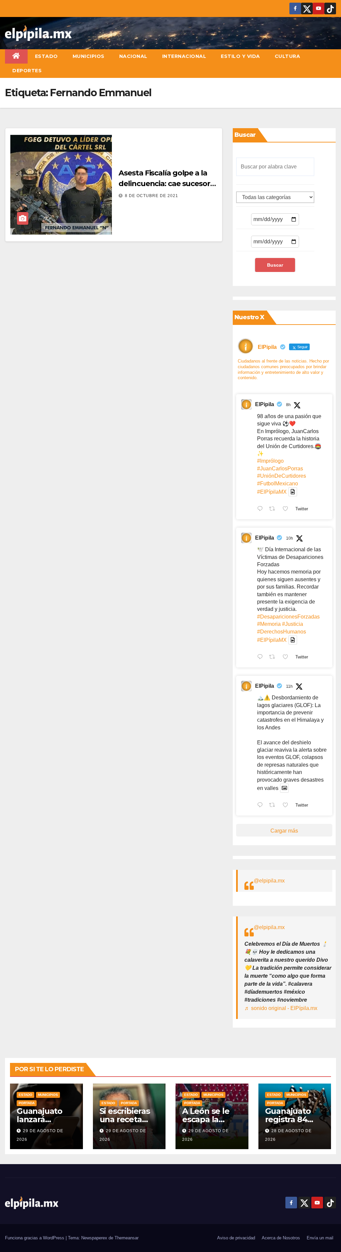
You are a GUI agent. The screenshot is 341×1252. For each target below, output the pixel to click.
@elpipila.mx (269, 880)
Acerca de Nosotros (281, 1237)
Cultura (287, 56)
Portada (27, 1103)
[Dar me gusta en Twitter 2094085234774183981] (287, 806)
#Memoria (269, 624)
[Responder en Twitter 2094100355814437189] (261, 657)
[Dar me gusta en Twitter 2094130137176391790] (287, 509)
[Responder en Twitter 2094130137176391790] (261, 509)
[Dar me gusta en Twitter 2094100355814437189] (287, 657)
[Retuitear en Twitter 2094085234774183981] (274, 806)
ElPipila (264, 404)
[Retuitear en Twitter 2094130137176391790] (274, 509)
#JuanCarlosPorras (280, 468)
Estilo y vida (240, 56)
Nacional (133, 56)
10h (289, 538)
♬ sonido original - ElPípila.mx (280, 1008)
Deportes (27, 71)
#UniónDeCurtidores (281, 476)
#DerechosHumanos (281, 631)
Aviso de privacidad (236, 1237)
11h (289, 686)
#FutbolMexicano (277, 483)
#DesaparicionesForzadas (288, 617)
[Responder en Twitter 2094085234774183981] (261, 806)
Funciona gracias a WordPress (35, 1237)
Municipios (89, 56)
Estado (46, 56)
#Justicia (292, 624)
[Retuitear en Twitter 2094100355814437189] (274, 657)
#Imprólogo (270, 461)
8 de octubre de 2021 (151, 195)
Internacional (184, 56)
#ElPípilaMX (272, 492)
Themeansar (127, 1237)
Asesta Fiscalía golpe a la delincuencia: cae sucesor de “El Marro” (164, 183)
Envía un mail (320, 1237)
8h (288, 404)
